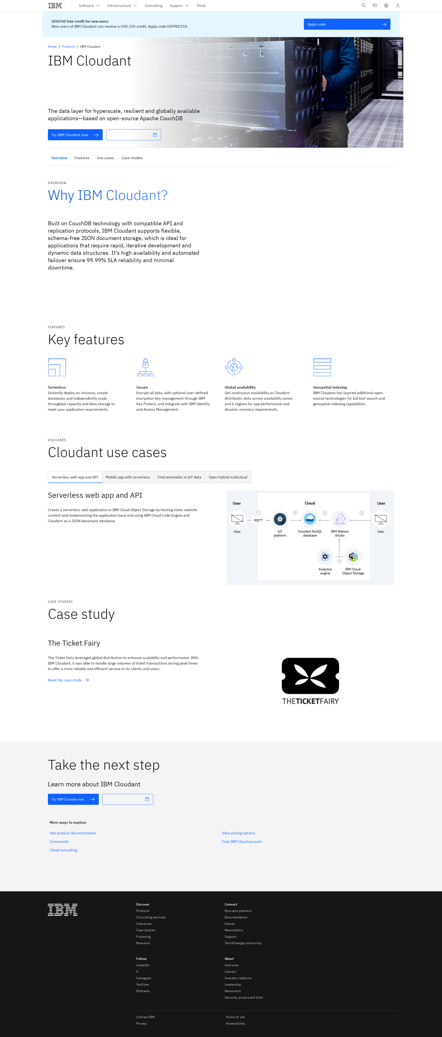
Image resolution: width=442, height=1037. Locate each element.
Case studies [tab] (132, 157)
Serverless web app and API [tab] (75, 477)
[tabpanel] (221, 537)
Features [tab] (82, 157)
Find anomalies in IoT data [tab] (179, 477)
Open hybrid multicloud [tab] (228, 477)
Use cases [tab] (105, 157)
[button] (386, 5)
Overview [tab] (59, 157)
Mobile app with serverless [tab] (128, 477)
